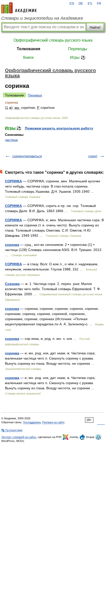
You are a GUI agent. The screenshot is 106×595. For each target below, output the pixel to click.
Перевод (35, 95)
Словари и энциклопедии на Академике (42, 18)
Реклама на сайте (53, 422)
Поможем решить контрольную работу (59, 128)
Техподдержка (32, 422)
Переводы (77, 49)
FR (99, 3)
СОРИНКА (13, 181)
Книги (28, 57)
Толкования (28, 49)
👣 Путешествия (11, 430)
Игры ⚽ (78, 57)
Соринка (12, 284)
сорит (92, 156)
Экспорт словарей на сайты (18, 437)
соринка (12, 245)
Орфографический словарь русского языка (53, 40)
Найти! (95, 27)
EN (72, 3)
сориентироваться (27, 156)
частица (11, 140)
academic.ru (19, 7)
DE (81, 3)
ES (90, 3)
